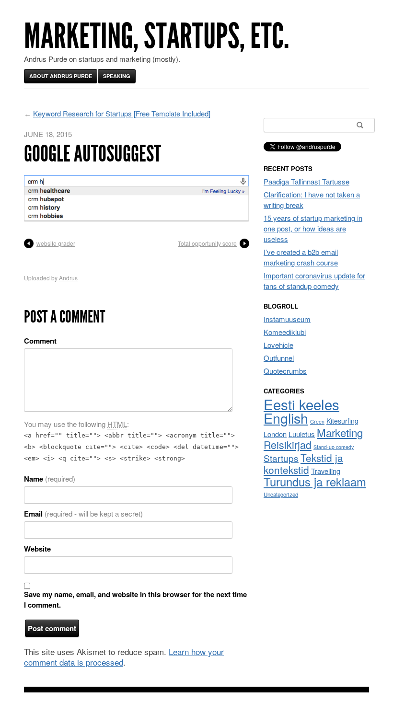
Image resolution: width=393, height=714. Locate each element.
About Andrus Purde (60, 76)
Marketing (340, 432)
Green (317, 421)
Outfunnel (279, 358)
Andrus (68, 278)
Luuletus (302, 434)
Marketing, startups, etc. (156, 36)
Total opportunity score (207, 243)
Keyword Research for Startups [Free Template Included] (121, 113)
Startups (281, 457)
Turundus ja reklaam (315, 481)
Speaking (116, 76)
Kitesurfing (342, 421)
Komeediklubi (285, 332)
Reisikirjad (288, 444)
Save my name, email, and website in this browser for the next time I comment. (135, 599)
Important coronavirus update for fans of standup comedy (314, 280)
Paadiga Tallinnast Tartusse (306, 181)
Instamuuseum (287, 319)
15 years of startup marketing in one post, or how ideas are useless (313, 228)
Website (37, 548)
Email (83, 513)
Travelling (325, 471)
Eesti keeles (301, 404)
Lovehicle (278, 345)
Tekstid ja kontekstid (303, 463)
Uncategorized (281, 494)
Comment (40, 340)
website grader (55, 243)
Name (49, 478)
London (275, 434)
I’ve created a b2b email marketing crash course (301, 257)
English (286, 417)
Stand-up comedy (333, 446)
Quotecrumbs (285, 371)
